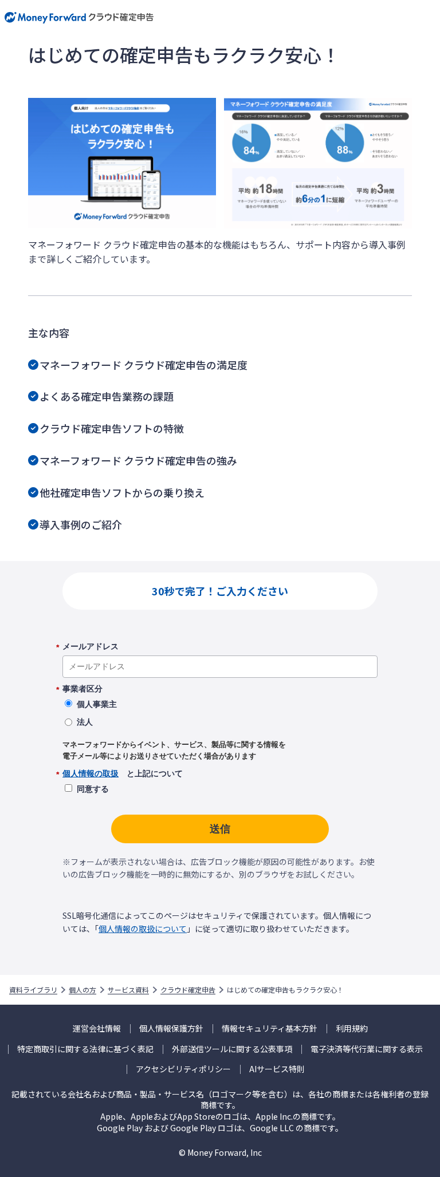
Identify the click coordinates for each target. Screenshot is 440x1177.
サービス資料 (128, 989)
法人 (85, 721)
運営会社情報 (97, 1028)
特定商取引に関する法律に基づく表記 (85, 1049)
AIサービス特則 (277, 1069)
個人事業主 (97, 704)
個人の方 (82, 989)
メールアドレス (90, 647)
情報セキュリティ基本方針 (269, 1028)
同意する (93, 788)
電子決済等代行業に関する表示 (367, 1049)
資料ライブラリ (33, 989)
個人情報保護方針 (171, 1028)
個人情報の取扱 (90, 773)
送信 (220, 829)
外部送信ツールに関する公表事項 (232, 1049)
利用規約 (352, 1028)
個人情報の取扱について (143, 928)
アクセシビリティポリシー (183, 1069)
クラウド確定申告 (187, 989)
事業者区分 (82, 689)
